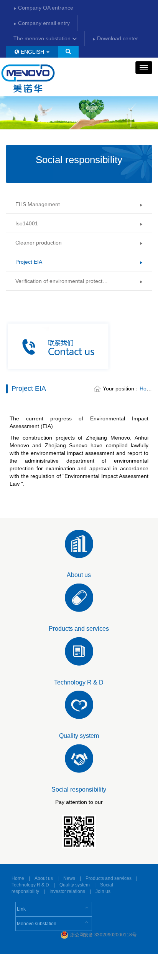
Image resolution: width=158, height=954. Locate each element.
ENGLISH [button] (32, 52)
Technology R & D (30, 885)
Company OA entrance (44, 8)
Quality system (74, 885)
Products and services (109, 878)
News (69, 878)
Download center (116, 38)
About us (44, 878)
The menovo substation (42, 38)
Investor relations (67, 891)
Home (147, 388)
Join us (102, 891)
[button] (68, 52)
